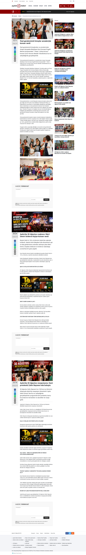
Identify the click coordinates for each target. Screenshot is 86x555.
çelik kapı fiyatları (53, 539)
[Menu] (61, 6)
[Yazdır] (15, 58)
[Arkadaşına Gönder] (15, 56)
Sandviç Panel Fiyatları (42, 537)
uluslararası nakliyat (49, 550)
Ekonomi (35, 5)
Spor (45, 5)
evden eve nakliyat (17, 547)
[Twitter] (15, 50)
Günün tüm (70, 11)
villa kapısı (15, 543)
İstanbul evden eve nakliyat (55, 543)
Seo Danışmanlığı (15, 550)
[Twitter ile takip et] (69, 533)
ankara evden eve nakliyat (18, 539)
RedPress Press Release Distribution (37, 550)
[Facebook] (15, 48)
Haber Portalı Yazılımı (18, 553)
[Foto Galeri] (73, 1)
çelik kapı (27, 543)
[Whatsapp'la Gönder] (15, 54)
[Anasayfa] (12, 1)
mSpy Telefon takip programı (29, 540)
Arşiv (27, 1)
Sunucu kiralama (40, 545)
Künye (37, 533)
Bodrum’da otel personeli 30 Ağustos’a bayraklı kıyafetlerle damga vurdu (41, 11)
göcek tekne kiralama (17, 537)
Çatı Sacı (64, 537)
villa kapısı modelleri (41, 539)
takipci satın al (53, 545)
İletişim (41, 533)
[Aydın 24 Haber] (19, 5)
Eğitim (49, 5)
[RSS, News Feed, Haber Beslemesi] (72, 533)
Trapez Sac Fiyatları (54, 537)
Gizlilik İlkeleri (46, 533)
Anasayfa (33, 533)
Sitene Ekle (31, 1)
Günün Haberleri (22, 1)
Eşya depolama (65, 545)
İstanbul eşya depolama (67, 543)
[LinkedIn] (15, 52)
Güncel (30, 5)
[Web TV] (70, 1)
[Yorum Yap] (15, 61)
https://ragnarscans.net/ (24, 550)
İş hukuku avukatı (28, 545)
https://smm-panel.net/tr (30, 537)
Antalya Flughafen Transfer (30, 547)
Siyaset (41, 5)
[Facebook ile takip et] (66, 533)
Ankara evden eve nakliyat (42, 543)
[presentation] (16, 11)
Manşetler (16, 1)
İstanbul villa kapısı (66, 539)
